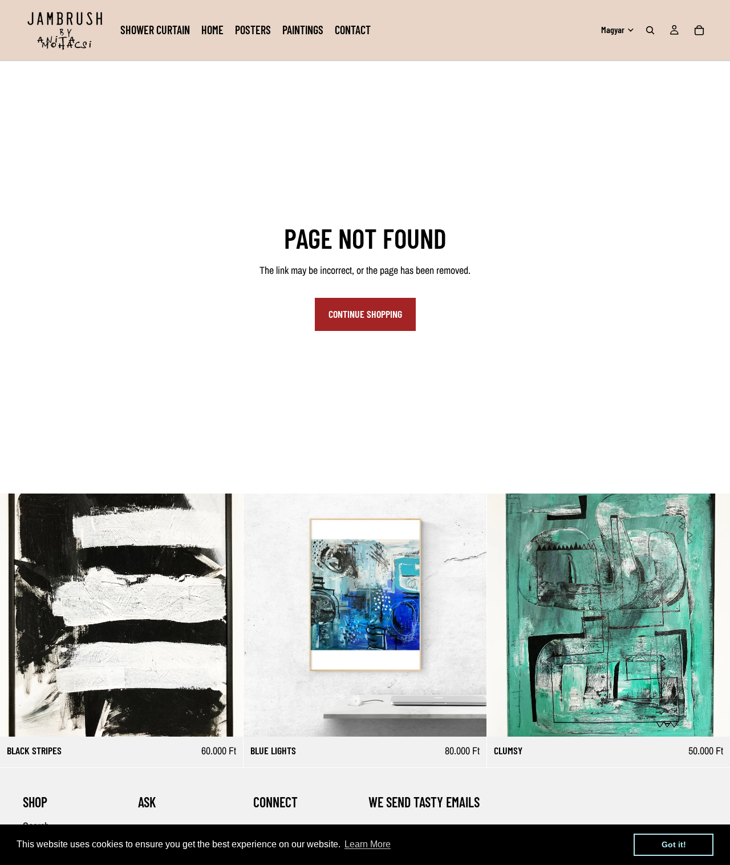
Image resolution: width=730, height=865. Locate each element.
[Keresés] (650, 30)
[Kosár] (699, 30)
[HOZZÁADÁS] (225, 719)
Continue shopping (365, 314)
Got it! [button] (674, 844)
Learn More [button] (367, 844)
